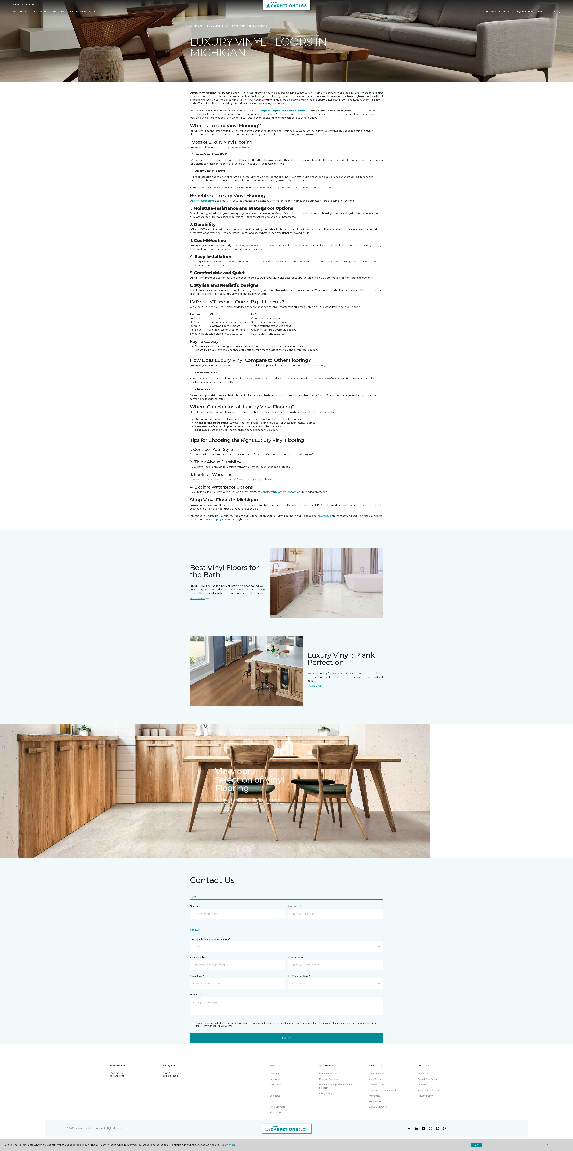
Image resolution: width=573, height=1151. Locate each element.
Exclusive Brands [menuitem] (377, 1106)
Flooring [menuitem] (274, 1073)
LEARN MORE (197, 598)
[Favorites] (554, 12)
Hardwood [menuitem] (275, 1084)
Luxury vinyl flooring (202, 200)
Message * (195, 995)
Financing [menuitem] (275, 1112)
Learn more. (228, 1145)
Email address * (296, 957)
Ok (476, 1145)
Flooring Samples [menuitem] (328, 1079)
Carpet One (196, 25)
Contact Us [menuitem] (424, 1084)
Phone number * (198, 957)
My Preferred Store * (299, 976)
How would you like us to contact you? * (210, 939)
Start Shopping (224, 810)
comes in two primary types (232, 147)
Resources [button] (39, 11)
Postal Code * (197, 976)
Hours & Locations (498, 11)
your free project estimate (221, 519)
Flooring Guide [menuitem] (376, 1084)
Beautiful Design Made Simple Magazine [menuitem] (335, 1086)
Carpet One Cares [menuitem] (427, 1079)
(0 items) (559, 12)
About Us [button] (58, 11)
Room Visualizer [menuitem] (328, 1073)
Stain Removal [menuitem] (376, 1073)
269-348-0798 (117, 1076)
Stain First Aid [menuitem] (375, 1079)
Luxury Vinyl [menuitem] (276, 1079)
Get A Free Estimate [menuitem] (82, 11)
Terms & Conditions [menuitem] (428, 1090)
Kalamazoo (324, 515)
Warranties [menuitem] (374, 1095)
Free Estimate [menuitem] (277, 1106)
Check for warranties (202, 479)
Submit (286, 1038)
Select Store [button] (21, 4)
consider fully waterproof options (281, 492)
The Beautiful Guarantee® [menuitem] (382, 1090)
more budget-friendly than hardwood (255, 245)
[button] (548, 12)
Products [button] (19, 11)
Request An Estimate (529, 11)
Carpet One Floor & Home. (89, 1128)
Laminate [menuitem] (275, 1095)
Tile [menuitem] (272, 1101)
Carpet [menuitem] (273, 1090)
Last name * (294, 906)
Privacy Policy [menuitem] (425, 1095)
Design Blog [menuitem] (325, 1093)
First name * (196, 906)
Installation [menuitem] (374, 1101)
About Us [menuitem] (423, 1073)
